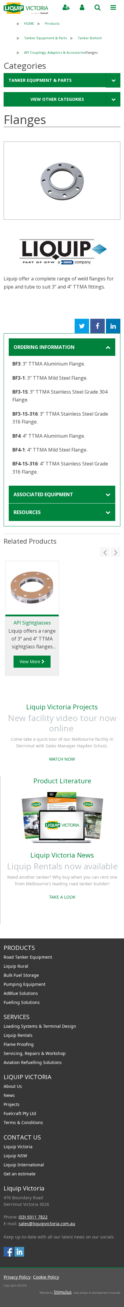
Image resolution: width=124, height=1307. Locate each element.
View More (31, 661)
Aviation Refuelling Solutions (33, 1062)
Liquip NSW (15, 1155)
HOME (29, 23)
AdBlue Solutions (21, 993)
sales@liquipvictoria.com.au (47, 1223)
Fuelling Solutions (22, 1002)
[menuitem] (23, 23)
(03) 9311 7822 (33, 1217)
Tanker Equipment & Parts (45, 38)
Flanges (91, 52)
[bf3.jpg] (62, 181)
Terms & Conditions (23, 1122)
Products (52, 23)
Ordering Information (44, 347)
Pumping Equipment (24, 984)
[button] (105, 552)
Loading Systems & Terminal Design (40, 1026)
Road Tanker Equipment (28, 957)
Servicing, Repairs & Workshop (35, 1053)
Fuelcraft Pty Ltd (20, 1113)
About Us (13, 1086)
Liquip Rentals (18, 1035)
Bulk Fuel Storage (21, 975)
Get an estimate (20, 1174)
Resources (27, 512)
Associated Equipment (43, 494)
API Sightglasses (32, 622)
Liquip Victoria (18, 1146)
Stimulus (63, 1292)
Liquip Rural (16, 966)
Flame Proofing (19, 1044)
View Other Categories (57, 99)
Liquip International (24, 1165)
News (9, 1095)
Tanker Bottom (90, 38)
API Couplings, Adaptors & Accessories (54, 52)
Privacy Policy (17, 1277)
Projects (12, 1104)
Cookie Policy (46, 1277)
